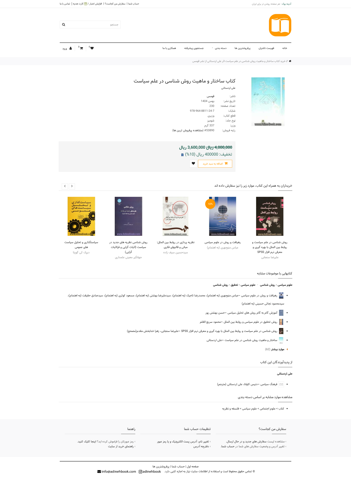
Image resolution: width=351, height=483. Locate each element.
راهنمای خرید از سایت (121, 446)
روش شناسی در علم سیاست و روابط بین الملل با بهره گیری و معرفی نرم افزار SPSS (269, 247)
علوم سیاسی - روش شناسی (276, 285)
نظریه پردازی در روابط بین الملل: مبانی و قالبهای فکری (175, 245)
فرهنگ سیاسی (269, 384)
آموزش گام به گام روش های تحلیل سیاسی (253, 312)
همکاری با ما (169, 48)
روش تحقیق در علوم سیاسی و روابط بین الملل (251, 321)
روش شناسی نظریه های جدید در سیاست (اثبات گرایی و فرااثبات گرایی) (128, 247)
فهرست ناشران (266, 48)
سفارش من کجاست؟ (115, 3)
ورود (65, 48)
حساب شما (133, 3)
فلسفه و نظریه (230, 408)
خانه (284, 48)
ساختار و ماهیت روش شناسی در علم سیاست (251, 340)
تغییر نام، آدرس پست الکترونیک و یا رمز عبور (183, 441)
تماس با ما (65, 3)
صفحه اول (193, 466)
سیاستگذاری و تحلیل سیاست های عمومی (81, 245)
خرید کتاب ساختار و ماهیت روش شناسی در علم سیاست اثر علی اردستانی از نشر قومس (239, 61)
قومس (210, 96)
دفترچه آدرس (201, 446)
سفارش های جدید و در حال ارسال (246, 441)
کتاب (281, 408)
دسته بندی (220, 48)
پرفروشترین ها (242, 48)
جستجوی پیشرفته (194, 48)
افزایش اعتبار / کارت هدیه (87, 3)
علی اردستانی (228, 88)
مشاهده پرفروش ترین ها (188, 130)
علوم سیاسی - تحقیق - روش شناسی (234, 285)
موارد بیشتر (277, 349)
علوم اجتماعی (267, 408)
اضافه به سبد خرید (213, 163)
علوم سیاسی (249, 408)
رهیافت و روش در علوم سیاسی (223, 242)
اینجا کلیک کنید (87, 441)
